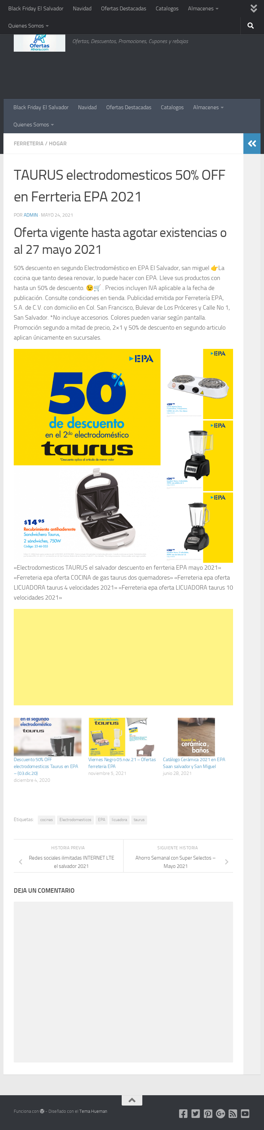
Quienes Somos (26, 25)
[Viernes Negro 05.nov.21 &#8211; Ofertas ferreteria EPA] (122, 737)
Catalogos (167, 8)
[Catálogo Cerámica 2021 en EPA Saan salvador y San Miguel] (197, 737)
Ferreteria (29, 143)
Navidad (82, 8)
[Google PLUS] (221, 1114)
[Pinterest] (208, 1114)
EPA (101, 819)
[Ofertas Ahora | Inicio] (39, 41)
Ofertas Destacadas (123, 8)
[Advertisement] (216, 70)
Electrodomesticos (75, 819)
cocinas (46, 819)
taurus (139, 819)
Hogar (58, 143)
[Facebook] (183, 1114)
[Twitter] (196, 1114)
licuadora (119, 819)
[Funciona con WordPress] (42, 1111)
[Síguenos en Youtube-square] (245, 1114)
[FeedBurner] (233, 1114)
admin (31, 215)
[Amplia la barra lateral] (252, 143)
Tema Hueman (93, 1111)
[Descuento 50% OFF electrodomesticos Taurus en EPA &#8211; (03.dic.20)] (47, 737)
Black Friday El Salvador (35, 8)
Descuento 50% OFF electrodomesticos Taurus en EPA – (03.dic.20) (46, 766)
